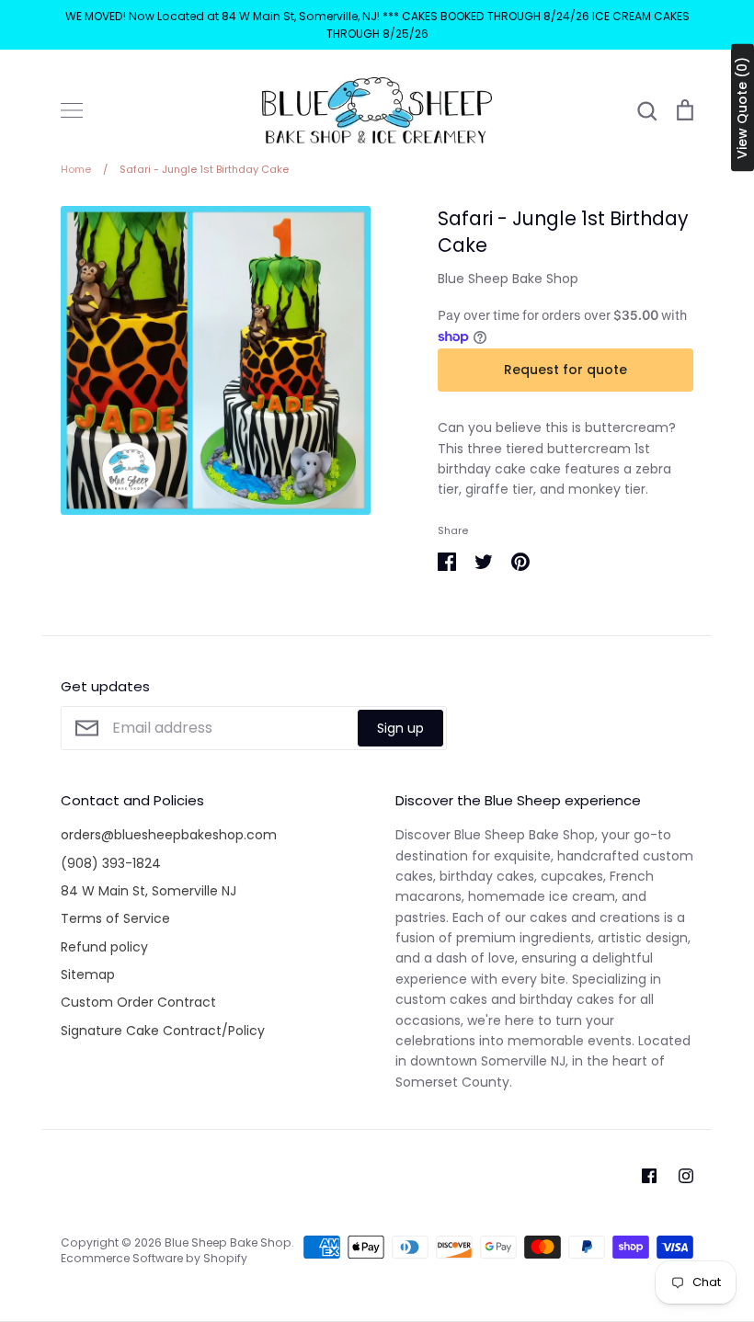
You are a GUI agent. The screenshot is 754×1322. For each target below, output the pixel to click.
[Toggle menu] (71, 110)
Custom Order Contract (138, 1002)
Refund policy (104, 947)
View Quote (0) (742, 108)
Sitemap (88, 974)
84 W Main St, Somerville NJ (148, 891)
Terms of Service (115, 918)
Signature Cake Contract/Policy (163, 1030)
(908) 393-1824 (111, 863)
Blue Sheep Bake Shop (508, 278)
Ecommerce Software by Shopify (154, 1258)
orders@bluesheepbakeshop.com (169, 835)
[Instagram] (686, 1175)
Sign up (400, 728)
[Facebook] (649, 1175)
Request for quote (565, 369)
